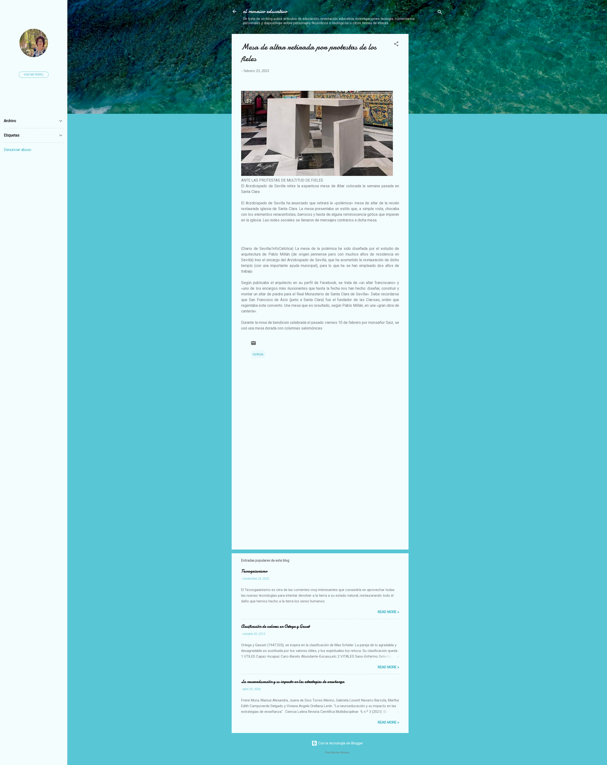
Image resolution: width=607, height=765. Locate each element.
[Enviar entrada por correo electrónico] (253, 345)
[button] (396, 44)
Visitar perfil (34, 74)
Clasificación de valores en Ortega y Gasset (275, 626)
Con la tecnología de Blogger (340, 743)
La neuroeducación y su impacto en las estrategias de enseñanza (292, 682)
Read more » (388, 612)
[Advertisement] (452, 67)
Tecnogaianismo (254, 571)
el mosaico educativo (265, 11)
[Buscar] (440, 13)
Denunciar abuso (17, 149)
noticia (258, 354)
